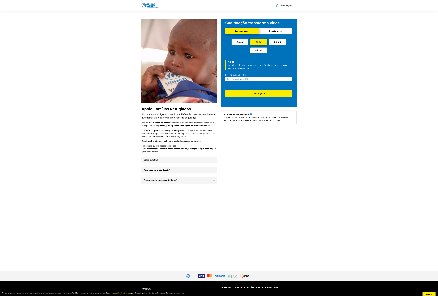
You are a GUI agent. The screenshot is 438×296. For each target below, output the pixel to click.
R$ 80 (259, 42)
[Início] (148, 289)
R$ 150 (258, 50)
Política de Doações (244, 287)
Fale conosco (227, 287)
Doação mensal (242, 31)
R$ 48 (240, 42)
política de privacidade (123, 293)
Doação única (275, 31)
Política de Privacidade (267, 287)
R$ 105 (277, 42)
